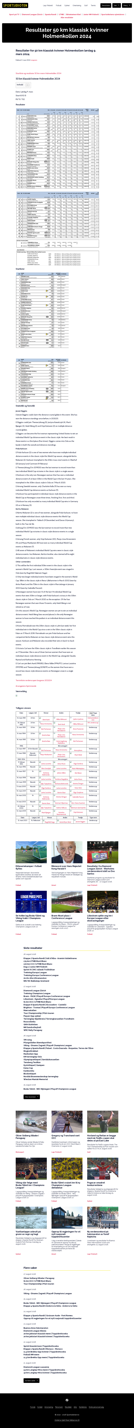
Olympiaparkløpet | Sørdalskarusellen (41, 1059)
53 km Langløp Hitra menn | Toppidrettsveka (44, 1370)
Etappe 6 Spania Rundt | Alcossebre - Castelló (45, 1005)
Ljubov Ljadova (78, 719)
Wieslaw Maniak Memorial (36, 1079)
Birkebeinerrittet (73, 14)
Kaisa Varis (78, 788)
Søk (115, 5)
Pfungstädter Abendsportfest (38, 1042)
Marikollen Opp (31, 1054)
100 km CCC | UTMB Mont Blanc (38, 964)
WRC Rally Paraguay (33, 1030)
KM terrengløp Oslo (33, 1057)
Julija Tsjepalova (46, 784)
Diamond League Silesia (35, 1331)
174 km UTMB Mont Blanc (35, 961)
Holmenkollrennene (93, 719)
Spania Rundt (50, 14)
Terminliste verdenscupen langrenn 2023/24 (34, 680)
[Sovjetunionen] (78, 717)
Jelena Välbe (61, 773)
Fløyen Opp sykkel (32, 1016)
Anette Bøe (46, 735)
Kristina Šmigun (78, 784)
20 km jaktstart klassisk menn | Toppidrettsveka (46, 1334)
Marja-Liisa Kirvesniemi (61, 755)
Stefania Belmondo (46, 774)
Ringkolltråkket (31, 1051)
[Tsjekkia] (61, 811)
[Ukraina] (78, 806)
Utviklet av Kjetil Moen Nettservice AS (67, 1420)
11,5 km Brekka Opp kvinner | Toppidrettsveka (45, 1352)
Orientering (77, 5)
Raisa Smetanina (46, 724)
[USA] (80, 820)
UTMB (61, 14)
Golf (86, 5)
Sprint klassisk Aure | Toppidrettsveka (41, 1346)
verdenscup (94, 723)
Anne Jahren (78, 750)
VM (89, 723)
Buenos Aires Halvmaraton (36, 1328)
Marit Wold (78, 755)
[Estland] (78, 782)
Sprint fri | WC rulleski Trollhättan (39, 970)
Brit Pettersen (46, 729)
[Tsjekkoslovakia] (78, 727)
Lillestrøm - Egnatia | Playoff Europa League (44, 999)
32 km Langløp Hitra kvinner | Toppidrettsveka (45, 1373)
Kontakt (39, 1407)
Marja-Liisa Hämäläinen (61, 730)
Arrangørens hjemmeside (26, 686)
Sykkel (67, 5)
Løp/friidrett (48, 5)
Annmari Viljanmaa (61, 803)
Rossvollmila (29, 1022)
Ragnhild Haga (50, 822)
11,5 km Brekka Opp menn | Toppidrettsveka (44, 1357)
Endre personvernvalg (96, 1407)
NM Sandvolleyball (32, 1027)
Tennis (93, 5)
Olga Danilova (78, 764)
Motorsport (20, 1152)
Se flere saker (30, 1381)
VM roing (28, 1040)
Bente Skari (61, 793)
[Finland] (61, 717)
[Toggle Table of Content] (26, 85)
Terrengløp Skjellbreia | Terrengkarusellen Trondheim (49, 1019)
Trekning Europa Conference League (41, 975)
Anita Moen (61, 764)
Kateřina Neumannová (61, 813)
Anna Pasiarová (78, 729)
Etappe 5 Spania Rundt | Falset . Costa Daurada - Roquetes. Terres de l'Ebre (58, 1048)
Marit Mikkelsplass (78, 768)
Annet (54, 885)
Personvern (59, 1407)
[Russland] (46, 762)
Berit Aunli (46, 720)
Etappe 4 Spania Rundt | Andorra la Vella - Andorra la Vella (50, 1306)
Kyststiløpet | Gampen (34, 1065)
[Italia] (46, 771)
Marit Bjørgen (46, 813)
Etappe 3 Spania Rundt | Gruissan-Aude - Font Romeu (48, 1315)
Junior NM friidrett (91, 14)
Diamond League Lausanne (36, 1367)
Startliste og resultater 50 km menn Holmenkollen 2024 (38, 73)
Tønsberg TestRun (32, 1062)
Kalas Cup (28, 1068)
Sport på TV (14, 14)
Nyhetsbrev (83, 1407)
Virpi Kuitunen (78, 812)
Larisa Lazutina (46, 764)
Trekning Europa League (35, 972)
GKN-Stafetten (31, 1024)
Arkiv (75, 1407)
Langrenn (34, 60)
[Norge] (46, 718)
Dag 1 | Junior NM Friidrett (35, 967)
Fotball (58, 5)
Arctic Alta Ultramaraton (35, 978)
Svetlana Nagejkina (61, 779)
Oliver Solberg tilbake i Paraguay (39, 1278)
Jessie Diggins (80, 822)
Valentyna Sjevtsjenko (78, 808)
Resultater (106, 5)
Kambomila (29, 1071)
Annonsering (48, 1407)
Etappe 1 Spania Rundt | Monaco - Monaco (43, 1349)
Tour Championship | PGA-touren (39, 1013)
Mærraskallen (30, 1010)
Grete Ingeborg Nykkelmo (61, 742)
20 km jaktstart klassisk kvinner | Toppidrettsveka (46, 1336)
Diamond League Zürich (32, 14)
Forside (32, 1407)
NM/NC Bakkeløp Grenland (36, 981)
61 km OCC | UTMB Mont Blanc (37, 1002)
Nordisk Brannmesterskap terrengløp (41, 1076)
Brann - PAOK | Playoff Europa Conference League (47, 996)
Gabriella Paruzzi (78, 797)
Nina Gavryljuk (46, 768)
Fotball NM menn (31, 1354)
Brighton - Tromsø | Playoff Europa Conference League (49, 1007)
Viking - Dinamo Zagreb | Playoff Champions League (48, 1045)
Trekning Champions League (37, 993)
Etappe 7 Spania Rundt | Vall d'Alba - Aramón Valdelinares (50, 958)
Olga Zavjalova (78, 792)
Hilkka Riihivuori (61, 719)
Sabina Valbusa (61, 808)
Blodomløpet (30, 1074)
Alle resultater (67, 18)
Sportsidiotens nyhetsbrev (112, 14)
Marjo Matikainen (46, 755)
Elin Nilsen (78, 773)
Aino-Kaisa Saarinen (78, 803)
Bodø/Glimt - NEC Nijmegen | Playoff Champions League (50, 1089)
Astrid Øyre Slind (65, 822)
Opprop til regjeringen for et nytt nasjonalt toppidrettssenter (53, 1318)
